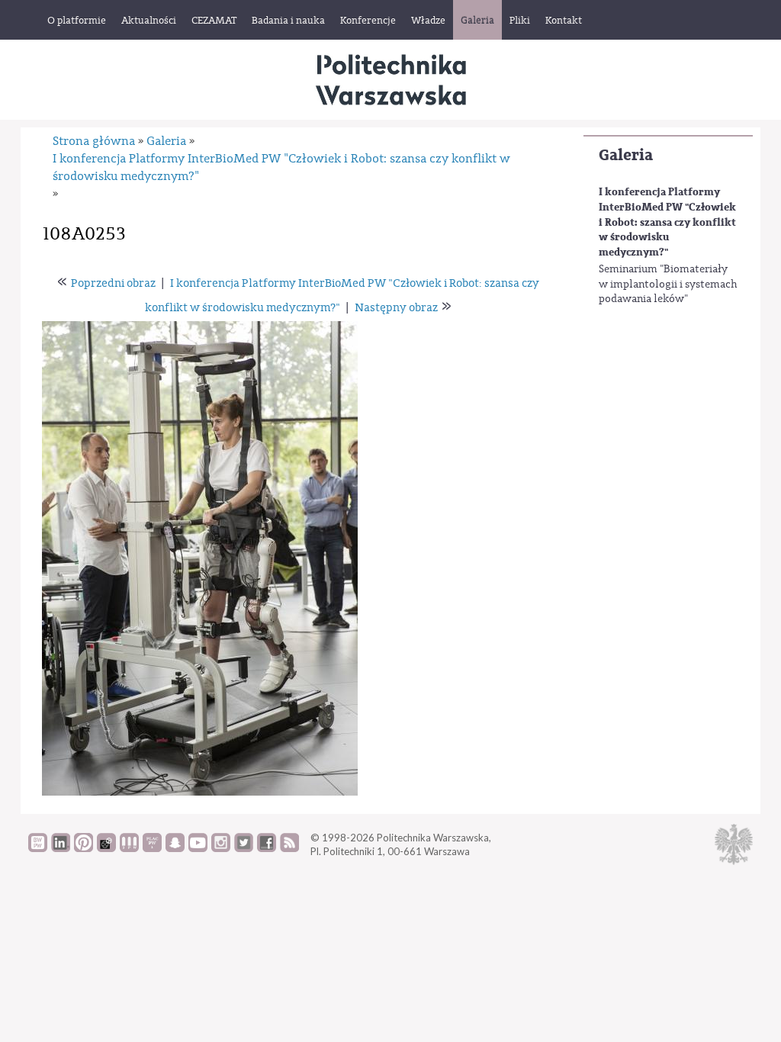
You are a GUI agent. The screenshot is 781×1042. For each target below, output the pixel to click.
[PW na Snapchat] (175, 848)
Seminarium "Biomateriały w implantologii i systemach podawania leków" (668, 284)
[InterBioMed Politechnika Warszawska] (390, 79)
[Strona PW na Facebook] (266, 848)
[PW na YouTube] (197, 848)
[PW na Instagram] (220, 848)
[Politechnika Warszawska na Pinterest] (83, 848)
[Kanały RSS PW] (289, 848)
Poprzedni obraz (113, 283)
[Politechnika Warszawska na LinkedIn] (60, 848)
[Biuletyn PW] (129, 848)
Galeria (626, 155)
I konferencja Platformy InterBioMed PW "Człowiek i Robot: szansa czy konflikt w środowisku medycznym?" (667, 222)
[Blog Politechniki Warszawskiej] (152, 848)
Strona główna (94, 141)
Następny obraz (396, 308)
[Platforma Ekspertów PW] (106, 848)
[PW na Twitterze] (243, 848)
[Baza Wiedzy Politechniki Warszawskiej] (37, 848)
